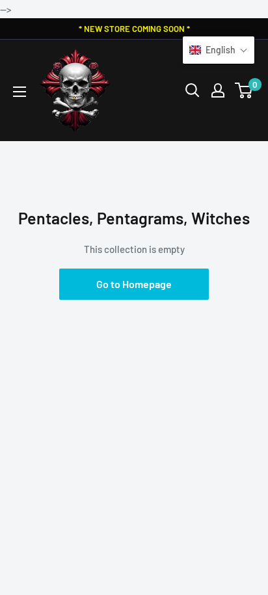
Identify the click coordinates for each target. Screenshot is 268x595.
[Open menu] (19, 91)
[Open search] (192, 90)
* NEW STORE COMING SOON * (134, 28)
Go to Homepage (134, 284)
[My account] (217, 90)
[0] (244, 90)
